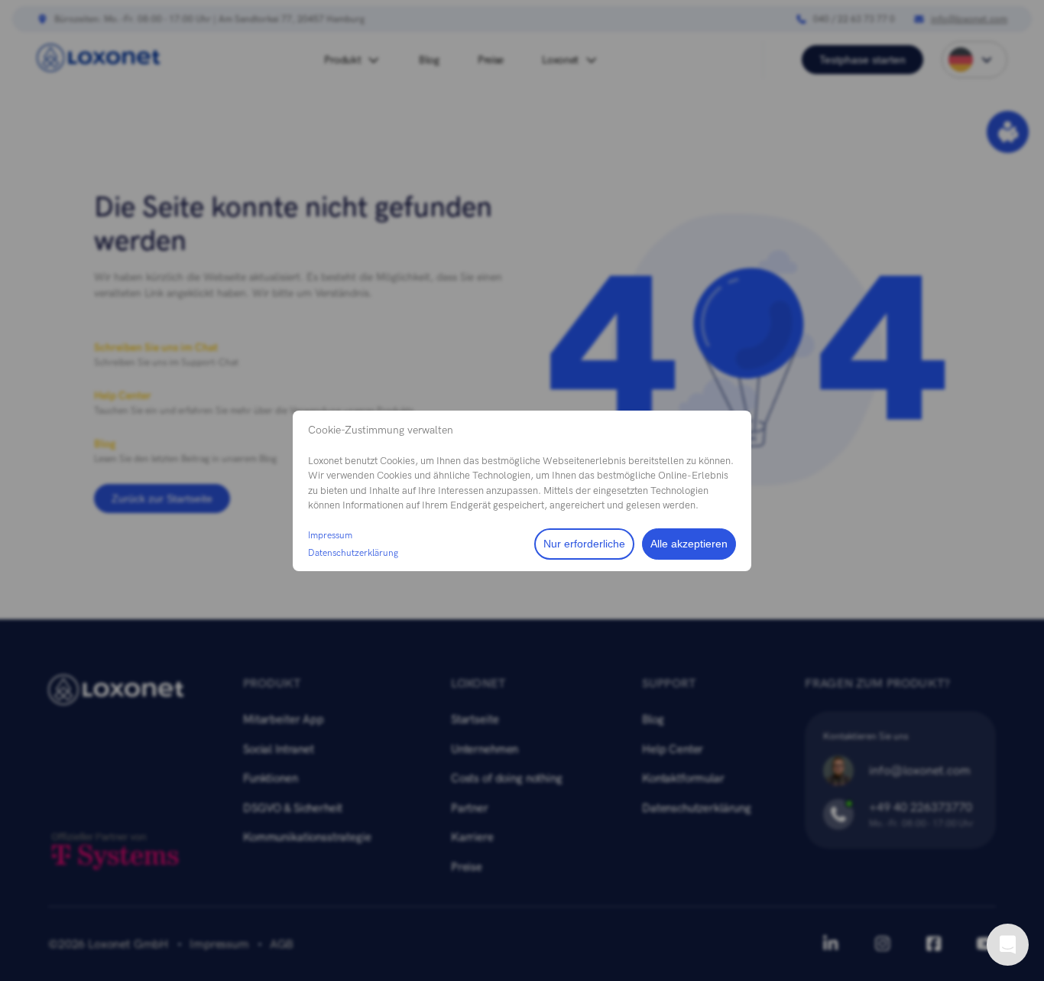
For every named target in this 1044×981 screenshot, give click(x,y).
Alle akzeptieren (689, 544)
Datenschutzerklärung (353, 552)
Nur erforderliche (584, 544)
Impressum (330, 535)
